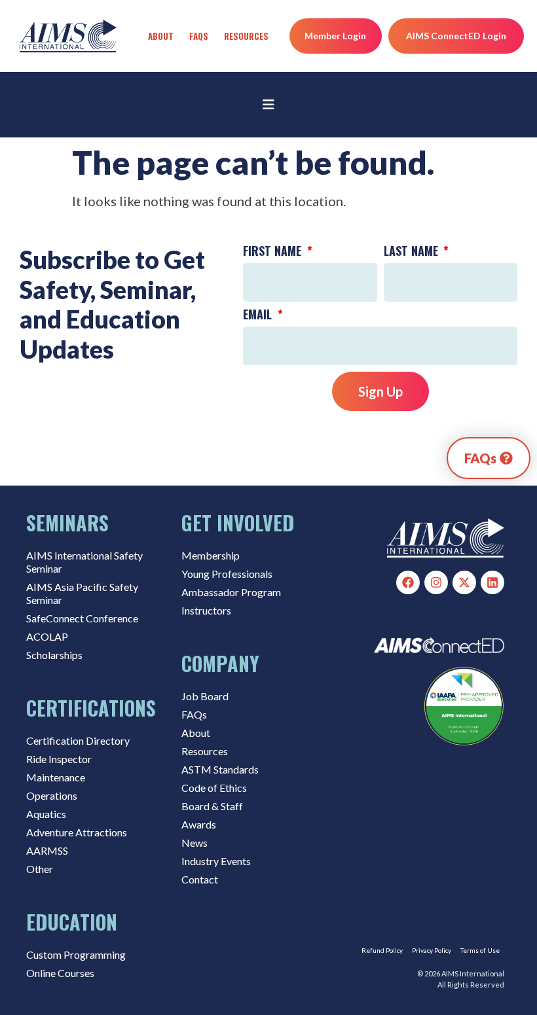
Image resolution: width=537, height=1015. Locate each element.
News (194, 842)
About (161, 36)
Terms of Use (480, 950)
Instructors (206, 610)
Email (259, 315)
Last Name (412, 252)
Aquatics (46, 814)
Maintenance (55, 777)
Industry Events (216, 861)
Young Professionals (226, 573)
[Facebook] (408, 582)
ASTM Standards (220, 769)
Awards (198, 824)
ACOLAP (47, 636)
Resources (246, 36)
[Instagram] (436, 582)
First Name (274, 252)
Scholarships (54, 655)
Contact (199, 879)
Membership (210, 555)
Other (39, 869)
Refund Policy (382, 950)
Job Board (205, 696)
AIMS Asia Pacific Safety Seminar (82, 593)
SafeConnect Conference (82, 618)
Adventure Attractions (76, 832)
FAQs (198, 36)
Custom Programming (76, 954)
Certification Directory (78, 740)
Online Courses (60, 973)
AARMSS (47, 850)
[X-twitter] (464, 582)
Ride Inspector (59, 759)
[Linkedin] (492, 582)
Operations (51, 795)
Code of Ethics (214, 787)
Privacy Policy (431, 950)
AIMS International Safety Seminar (84, 562)
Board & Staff (212, 806)
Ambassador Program (231, 592)
